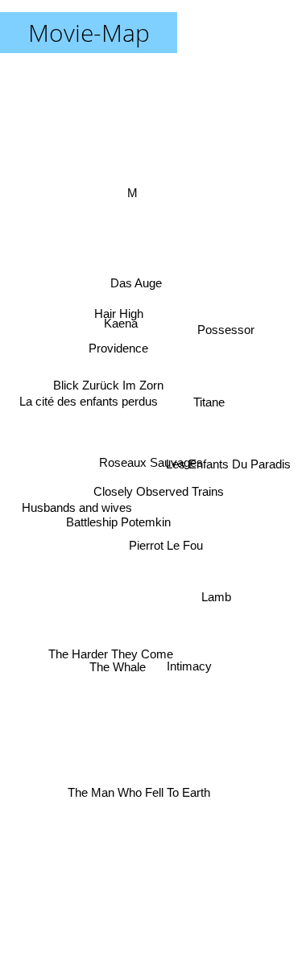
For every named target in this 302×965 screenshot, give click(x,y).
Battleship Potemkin (117, 527)
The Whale (125, 682)
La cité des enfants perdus (88, 389)
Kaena (122, 318)
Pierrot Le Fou (163, 555)
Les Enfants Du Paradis (227, 457)
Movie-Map (89, 32)
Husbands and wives (76, 507)
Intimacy (189, 668)
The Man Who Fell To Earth (136, 790)
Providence (118, 346)
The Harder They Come (112, 659)
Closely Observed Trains (158, 492)
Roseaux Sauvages (151, 462)
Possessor (226, 334)
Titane (209, 410)
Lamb (217, 593)
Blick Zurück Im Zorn (109, 375)
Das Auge (132, 285)
